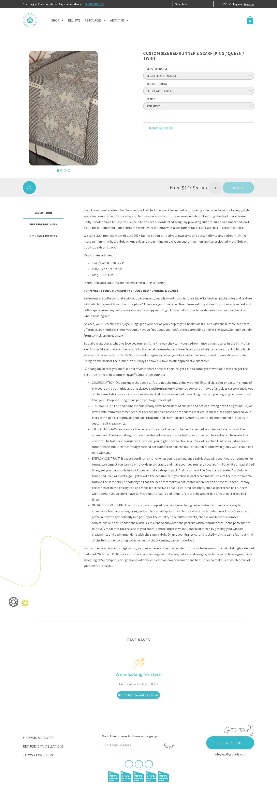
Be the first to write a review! (138, 695)
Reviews (74, 20)
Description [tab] (43, 213)
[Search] (217, 4)
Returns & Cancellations (43, 746)
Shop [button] (55, 20)
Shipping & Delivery (38, 738)
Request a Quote (230, 743)
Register (249, 4)
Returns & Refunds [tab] (43, 236)
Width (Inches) (157, 84)
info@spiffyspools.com (230, 754)
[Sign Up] (169, 746)
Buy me (238, 187)
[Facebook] (129, 764)
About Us (117, 20)
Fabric (151, 99)
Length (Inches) (158, 68)
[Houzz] (149, 764)
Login (236, 4)
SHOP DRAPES (94, 4)
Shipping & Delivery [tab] (43, 224)
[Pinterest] (139, 764)
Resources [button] (93, 20)
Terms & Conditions (39, 755)
